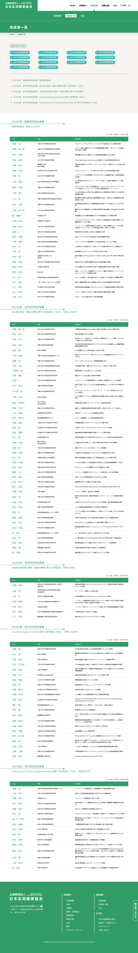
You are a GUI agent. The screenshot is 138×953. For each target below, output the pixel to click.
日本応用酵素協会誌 (106, 919)
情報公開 (105, 5)
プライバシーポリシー (74, 930)
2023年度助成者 (77, 52)
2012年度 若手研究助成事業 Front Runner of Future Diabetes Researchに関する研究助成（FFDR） (56, 102)
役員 (68, 904)
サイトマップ (104, 926)
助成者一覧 (103, 904)
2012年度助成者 (49, 66)
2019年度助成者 (77, 57)
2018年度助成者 (106, 57)
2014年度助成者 (106, 62)
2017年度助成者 (20, 62)
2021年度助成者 (20, 57)
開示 (68, 926)
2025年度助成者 (20, 52)
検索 (124, 5)
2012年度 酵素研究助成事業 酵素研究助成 (31, 80)
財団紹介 (83, 5)
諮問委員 (70, 915)
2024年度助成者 (49, 52)
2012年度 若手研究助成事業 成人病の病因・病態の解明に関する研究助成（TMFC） (49, 85)
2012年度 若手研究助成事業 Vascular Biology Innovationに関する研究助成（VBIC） (49, 97)
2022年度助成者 (106, 52)
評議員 (69, 908)
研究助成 (57, 15)
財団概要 (70, 900)
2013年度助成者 (20, 66)
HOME (72, 5)
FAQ (115, 5)
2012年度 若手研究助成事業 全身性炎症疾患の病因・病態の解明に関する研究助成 (48, 91)
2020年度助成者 (49, 57)
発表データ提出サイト (107, 922)
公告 (68, 922)
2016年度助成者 (49, 62)
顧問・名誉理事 (72, 911)
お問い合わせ (104, 930)
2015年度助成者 (77, 62)
